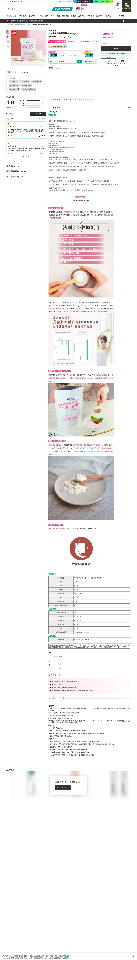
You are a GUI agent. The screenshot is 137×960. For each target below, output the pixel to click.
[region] (68, 956)
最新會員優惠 (11, 16)
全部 (7, 119)
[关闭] (134, 956)
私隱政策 (65, 958)
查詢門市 (68, 1)
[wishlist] (64, 36)
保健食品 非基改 (14, 89)
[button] (126, 6)
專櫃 (52, 16)
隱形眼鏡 (108, 16)
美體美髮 (65, 16)
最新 (12, 119)
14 (66, 713)
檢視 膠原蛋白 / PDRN (16, 171)
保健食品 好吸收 (36, 81)
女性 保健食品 (14, 81)
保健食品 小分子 (14, 85)
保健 (58, 16)
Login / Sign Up (61, 787)
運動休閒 (90, 16)
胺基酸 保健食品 (26, 85)
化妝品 (40, 16)
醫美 (46, 16)
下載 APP (61, 1)
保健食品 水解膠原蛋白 (28, 89)
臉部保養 (32, 16)
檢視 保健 (10, 166)
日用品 (73, 16)
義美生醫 (52, 30)
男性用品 (81, 16)
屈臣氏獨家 (23, 16)
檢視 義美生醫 (12, 177)
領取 (79, 61)
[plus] (126, 44)
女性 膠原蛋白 (25, 81)
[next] (97, 57)
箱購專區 (99, 16)
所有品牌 (120, 16)
